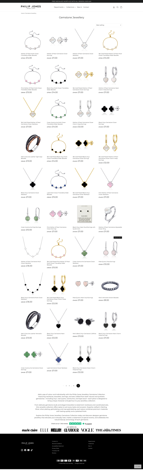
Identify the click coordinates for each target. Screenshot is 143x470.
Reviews (54, 453)
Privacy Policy (55, 448)
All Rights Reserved (79, 463)
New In (79, 7)
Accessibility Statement (58, 446)
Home (22, 13)
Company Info (55, 450)
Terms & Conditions (57, 443)
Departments (59, 7)
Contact (86, 7)
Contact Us (55, 441)
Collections (70, 7)
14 (73, 385)
